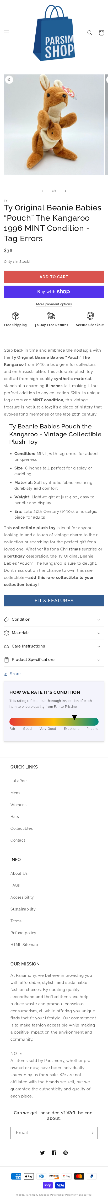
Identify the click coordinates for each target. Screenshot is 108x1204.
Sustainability (23, 909)
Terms (16, 921)
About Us (19, 873)
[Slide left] (42, 191)
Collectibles (21, 828)
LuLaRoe (18, 781)
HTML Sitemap (24, 945)
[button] (6, 33)
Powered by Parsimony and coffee (71, 1194)
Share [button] (15, 674)
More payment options (54, 304)
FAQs (15, 885)
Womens (18, 805)
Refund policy (23, 933)
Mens (15, 793)
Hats (14, 817)
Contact (17, 840)
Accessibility (22, 897)
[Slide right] (65, 191)
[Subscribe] (91, 1133)
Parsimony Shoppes (38, 1194)
